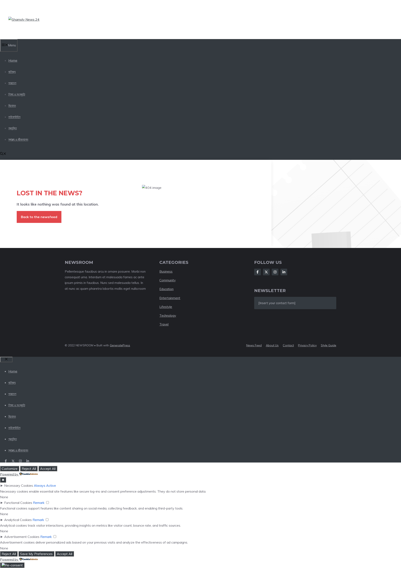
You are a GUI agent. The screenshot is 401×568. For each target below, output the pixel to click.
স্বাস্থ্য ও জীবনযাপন (18, 139)
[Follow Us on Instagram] (275, 272)
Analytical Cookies (18, 520)
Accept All (48, 468)
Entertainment (169, 298)
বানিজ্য (12, 72)
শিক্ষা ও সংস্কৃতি (16, 94)
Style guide (328, 345)
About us (272, 345)
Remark (38, 503)
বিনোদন (12, 106)
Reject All (29, 468)
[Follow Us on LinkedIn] (283, 272)
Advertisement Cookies (21, 537)
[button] (3, 154)
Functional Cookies (18, 503)
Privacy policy (307, 345)
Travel (164, 324)
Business (166, 271)
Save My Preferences (36, 554)
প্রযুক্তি (12, 128)
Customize (10, 468)
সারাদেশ (12, 83)
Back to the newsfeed (39, 217)
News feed (254, 345)
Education (166, 289)
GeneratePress (120, 345)
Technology (167, 316)
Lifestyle (165, 307)
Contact (288, 345)
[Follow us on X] (13, 461)
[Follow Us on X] (266, 272)
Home (12, 60)
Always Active (45, 485)
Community (167, 280)
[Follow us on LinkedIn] (27, 461)
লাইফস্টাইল (14, 117)
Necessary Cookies (18, 485)
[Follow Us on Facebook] (257, 272)
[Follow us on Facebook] (5, 461)
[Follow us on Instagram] (20, 461)
